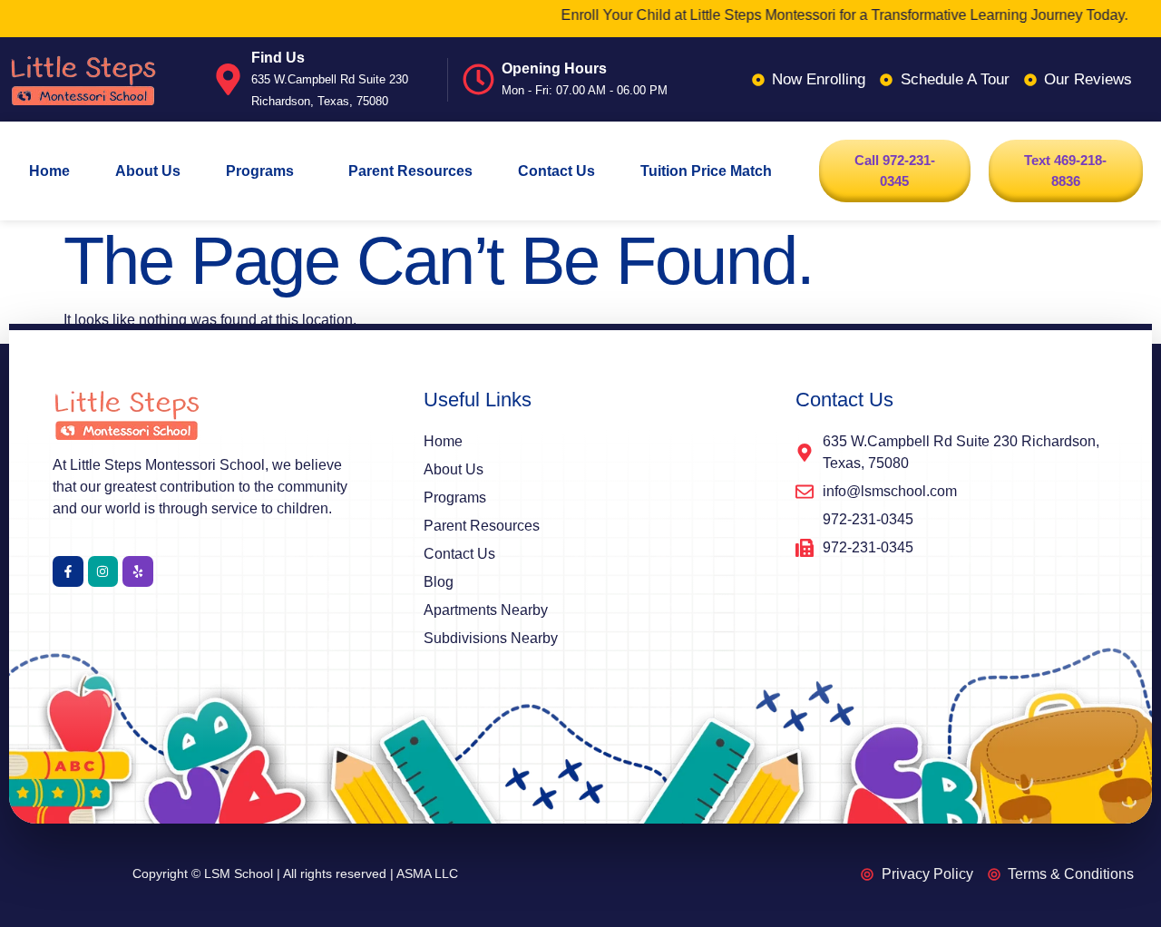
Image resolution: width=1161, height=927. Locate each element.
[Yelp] (137, 571)
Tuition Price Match (706, 171)
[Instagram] (103, 571)
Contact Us (556, 171)
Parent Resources (410, 171)
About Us (147, 171)
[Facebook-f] (68, 571)
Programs (260, 171)
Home (49, 171)
